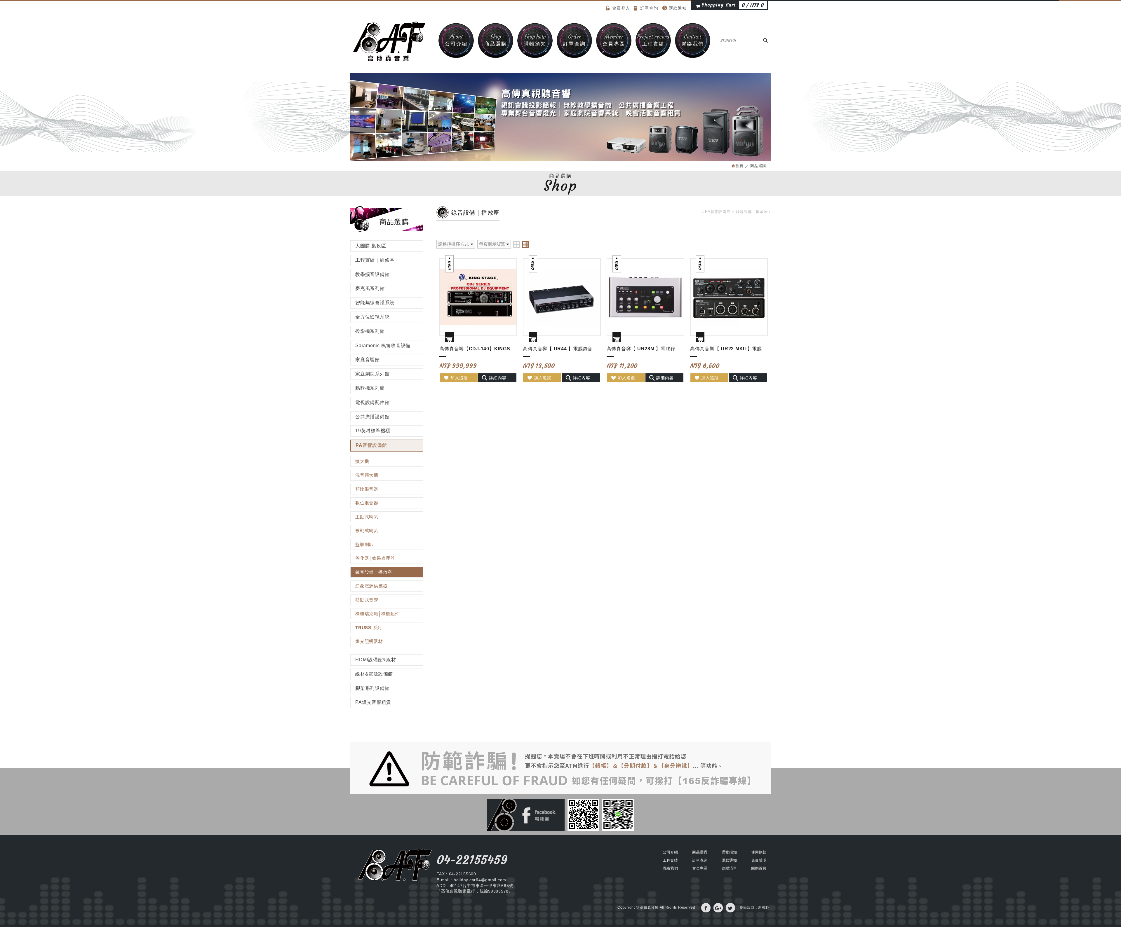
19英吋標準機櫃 (372, 430)
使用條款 (758, 852)
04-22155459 (471, 860)
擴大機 (362, 461)
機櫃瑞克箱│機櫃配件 (377, 613)
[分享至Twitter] (730, 907)
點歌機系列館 (370, 388)
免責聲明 (758, 860)
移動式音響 (366, 599)
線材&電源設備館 (374, 673)
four (525, 244)
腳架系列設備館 (372, 688)
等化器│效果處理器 (375, 558)
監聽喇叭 (364, 544)
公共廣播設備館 (372, 416)
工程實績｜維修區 (374, 260)
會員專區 (614, 40)
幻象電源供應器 (371, 585)
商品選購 (495, 40)
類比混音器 (366, 489)
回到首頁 (758, 868)
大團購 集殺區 (370, 245)
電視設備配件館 (372, 402)
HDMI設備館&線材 (375, 659)
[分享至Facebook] (706, 907)
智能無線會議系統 (374, 302)
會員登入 (621, 8)
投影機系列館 (370, 331)
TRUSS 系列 (368, 627)
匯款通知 (678, 8)
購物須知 (535, 40)
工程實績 (653, 40)
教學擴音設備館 (372, 274)
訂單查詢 (649, 8)
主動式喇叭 (366, 516)
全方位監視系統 (372, 316)
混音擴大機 (366, 475)
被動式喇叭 (366, 530)
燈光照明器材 (369, 641)
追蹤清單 (729, 868)
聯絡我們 (692, 40)
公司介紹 (456, 40)
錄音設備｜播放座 (373, 572)
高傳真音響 (388, 41)
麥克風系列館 (370, 288)
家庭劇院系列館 (372, 373)
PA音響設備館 (371, 445)
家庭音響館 (367, 359)
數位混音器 (366, 502)
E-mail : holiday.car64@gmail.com (471, 879)
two (516, 244)
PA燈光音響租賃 (373, 702)
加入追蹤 (459, 377)
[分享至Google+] (718, 907)
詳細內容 (497, 377)
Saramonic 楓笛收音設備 (382, 345)
